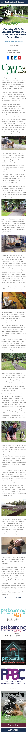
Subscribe (13, 725)
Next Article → (20, 598)
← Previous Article (9, 598)
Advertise (13, 730)
